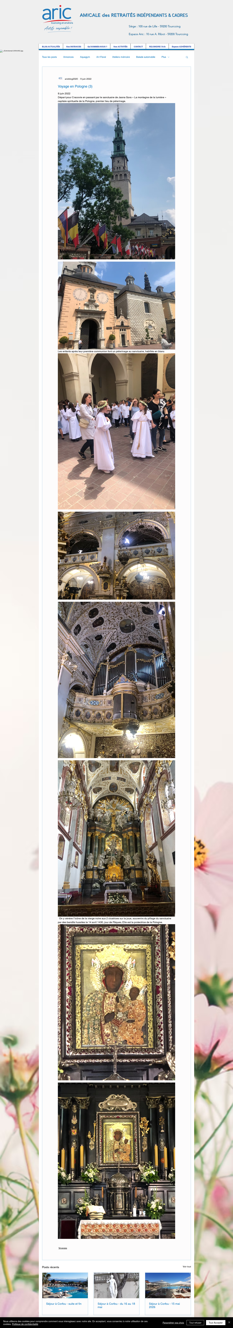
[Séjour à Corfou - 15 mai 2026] (168, 1285)
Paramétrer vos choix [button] (173, 1322)
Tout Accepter (216, 1322)
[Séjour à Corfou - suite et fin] (65, 1285)
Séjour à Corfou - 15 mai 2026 (164, 1305)
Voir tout (187, 1266)
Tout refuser (195, 1322)
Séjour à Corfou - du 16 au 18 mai (116, 1305)
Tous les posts (49, 57)
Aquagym (85, 57)
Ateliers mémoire (121, 57)
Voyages (62, 1248)
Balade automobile (145, 57)
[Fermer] (229, 1322)
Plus (164, 57)
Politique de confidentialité (25, 1324)
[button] (186, 57)
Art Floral (101, 57)
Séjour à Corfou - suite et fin (63, 1303)
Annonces (68, 57)
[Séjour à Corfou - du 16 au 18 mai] (116, 1285)
